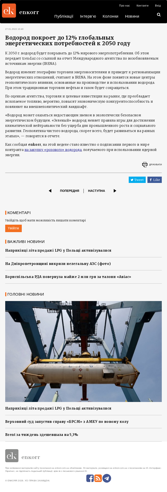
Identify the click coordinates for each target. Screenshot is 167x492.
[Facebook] (90, 478)
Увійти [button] (13, 228)
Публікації (63, 16)
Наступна (96, 190)
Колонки (110, 16)
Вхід (158, 5)
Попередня (69, 190)
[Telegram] (106, 478)
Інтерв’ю (88, 16)
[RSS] (98, 478)
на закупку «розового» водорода (53, 150)
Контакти (143, 5)
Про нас (124, 5)
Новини (132, 16)
